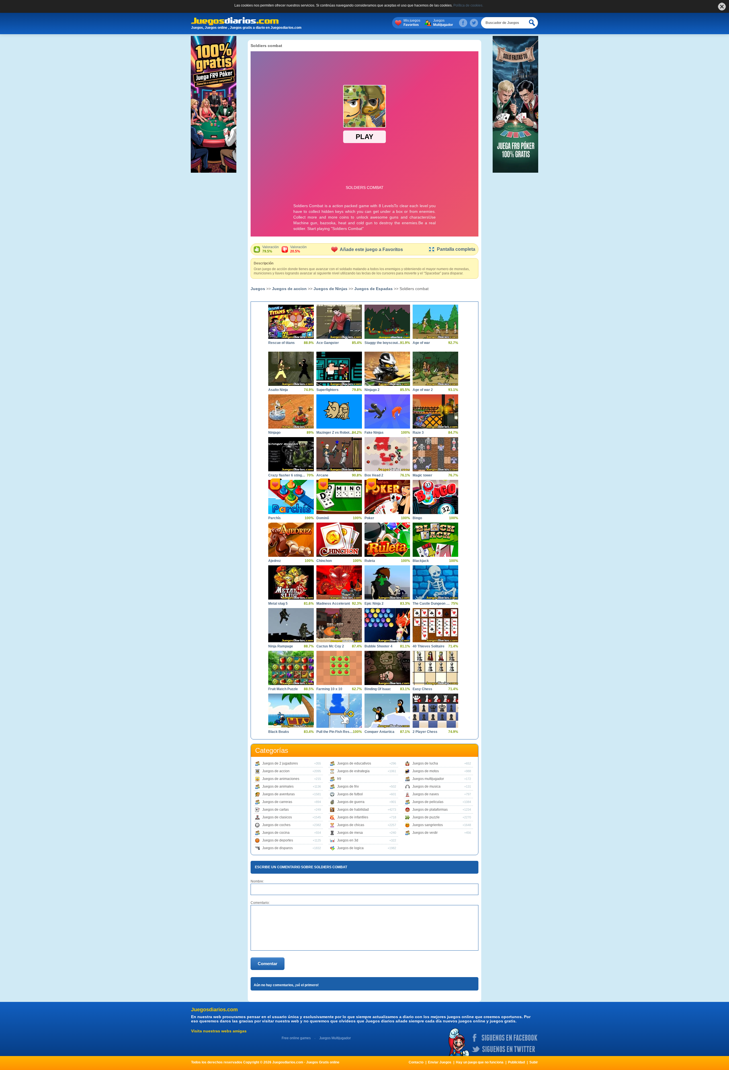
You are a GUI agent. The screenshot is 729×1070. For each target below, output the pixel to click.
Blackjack (421, 561)
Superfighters (327, 390)
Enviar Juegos (439, 1062)
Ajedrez (274, 561)
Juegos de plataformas (430, 810)
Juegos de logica (350, 848)
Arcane (322, 475)
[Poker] (387, 497)
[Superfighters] (339, 369)
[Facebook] (463, 23)
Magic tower (422, 475)
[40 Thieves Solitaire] (435, 625)
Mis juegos (412, 23)
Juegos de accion (289, 288)
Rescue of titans (281, 343)
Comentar (267, 963)
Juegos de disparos (277, 848)
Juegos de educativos (354, 763)
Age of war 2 (423, 390)
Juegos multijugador (428, 779)
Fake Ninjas (374, 433)
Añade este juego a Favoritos (371, 249)
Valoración (270, 249)
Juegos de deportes (277, 840)
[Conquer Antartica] (387, 711)
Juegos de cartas (275, 810)
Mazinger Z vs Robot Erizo (334, 433)
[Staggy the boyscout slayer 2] (387, 322)
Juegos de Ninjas (330, 288)
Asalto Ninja (278, 390)
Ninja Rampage (280, 646)
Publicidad (516, 1062)
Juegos (443, 23)
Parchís (274, 518)
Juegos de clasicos (277, 817)
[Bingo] (435, 497)
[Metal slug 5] (291, 582)
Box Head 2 (373, 475)
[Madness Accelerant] (339, 582)
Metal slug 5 (278, 604)
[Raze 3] (435, 411)
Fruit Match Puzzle (283, 689)
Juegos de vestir (425, 833)
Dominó (322, 518)
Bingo (417, 518)
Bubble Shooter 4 (378, 646)
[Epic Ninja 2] (387, 582)
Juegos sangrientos (427, 825)
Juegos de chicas (350, 825)
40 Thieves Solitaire (429, 646)
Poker (369, 518)
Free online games (296, 1038)
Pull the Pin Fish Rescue (334, 732)
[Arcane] (339, 454)
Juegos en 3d (347, 840)
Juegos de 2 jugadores (280, 763)
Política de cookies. (468, 5)
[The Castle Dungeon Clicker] (435, 582)
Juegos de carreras (277, 802)
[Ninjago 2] (387, 369)
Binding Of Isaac (377, 689)
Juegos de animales (278, 786)
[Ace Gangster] (339, 322)
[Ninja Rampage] (291, 625)
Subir (533, 1062)
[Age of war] (435, 322)
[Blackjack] (435, 540)
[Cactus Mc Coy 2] (339, 625)
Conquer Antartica (379, 732)
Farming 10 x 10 (329, 689)
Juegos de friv (348, 786)
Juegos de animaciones (280, 779)
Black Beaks (278, 732)
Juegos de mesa (350, 833)
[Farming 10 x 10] (339, 668)
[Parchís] (291, 497)
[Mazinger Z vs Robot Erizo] (339, 411)
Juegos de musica (426, 786)
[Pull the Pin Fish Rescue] (339, 711)
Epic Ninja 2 (374, 604)
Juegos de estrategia (353, 771)
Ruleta (369, 561)
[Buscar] (532, 22)
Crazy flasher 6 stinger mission (286, 475)
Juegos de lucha (425, 763)
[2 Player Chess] (435, 711)
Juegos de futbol (350, 794)
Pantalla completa (456, 249)
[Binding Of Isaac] (387, 668)
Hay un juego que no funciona (479, 1062)
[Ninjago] (291, 411)
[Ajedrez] (291, 540)
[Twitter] (474, 23)
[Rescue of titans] (291, 322)
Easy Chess (422, 689)
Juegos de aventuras (278, 794)
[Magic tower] (435, 454)
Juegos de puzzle (426, 817)
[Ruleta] (387, 540)
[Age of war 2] (435, 369)
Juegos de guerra (350, 802)
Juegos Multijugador (335, 1038)
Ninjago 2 (372, 390)
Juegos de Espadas (373, 288)
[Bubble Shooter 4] (387, 625)
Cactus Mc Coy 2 (330, 646)
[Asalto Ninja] (291, 369)
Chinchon (324, 561)
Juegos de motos (425, 771)
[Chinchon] (339, 540)
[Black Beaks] (291, 711)
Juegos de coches (276, 825)
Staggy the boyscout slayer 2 (383, 343)
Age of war (421, 343)
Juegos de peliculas (427, 802)
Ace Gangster (327, 343)
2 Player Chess (425, 732)
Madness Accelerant (333, 604)
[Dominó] (339, 497)
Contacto (416, 1062)
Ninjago (274, 433)
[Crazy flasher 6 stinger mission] (291, 454)
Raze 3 (418, 433)
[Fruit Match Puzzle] (291, 668)
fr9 (339, 779)
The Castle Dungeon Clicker (431, 604)
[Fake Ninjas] (387, 411)
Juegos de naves (425, 794)
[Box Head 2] (387, 454)
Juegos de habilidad (353, 810)
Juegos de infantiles (352, 817)
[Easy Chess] (435, 668)
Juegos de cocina (276, 833)
